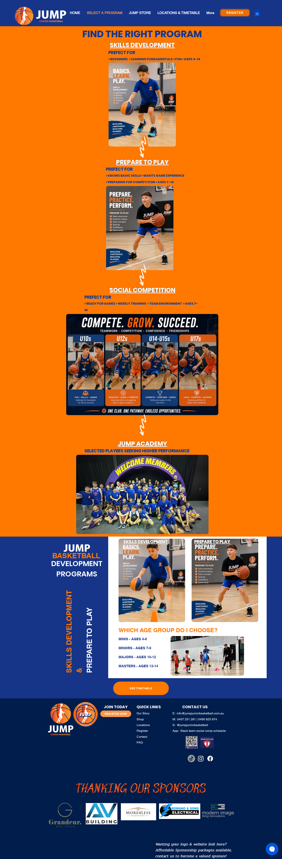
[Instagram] (200, 758)
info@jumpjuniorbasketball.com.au (200, 713)
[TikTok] (191, 758)
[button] (257, 13)
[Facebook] (210, 758)
